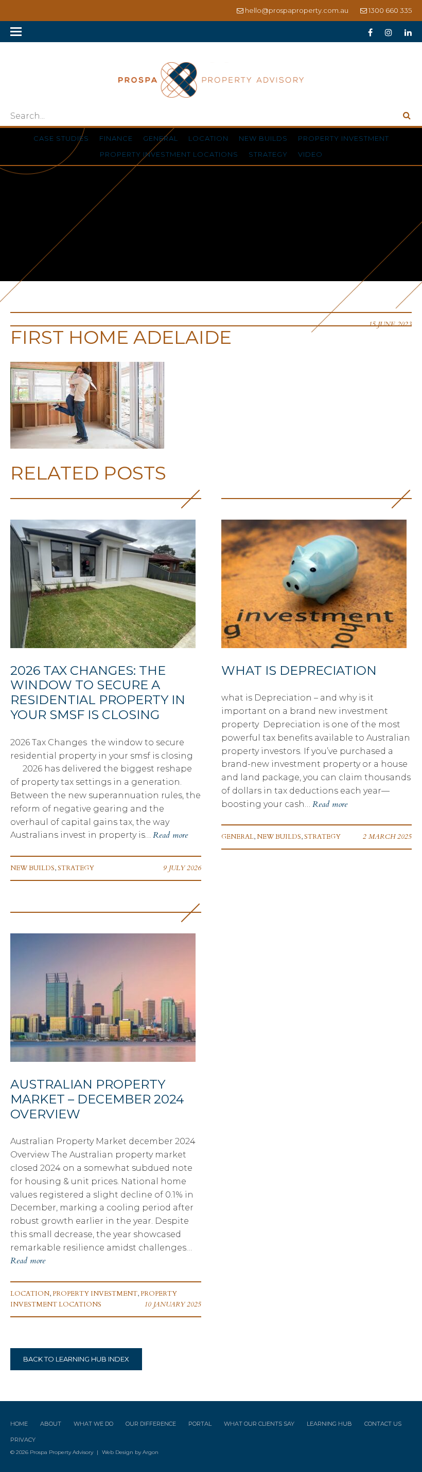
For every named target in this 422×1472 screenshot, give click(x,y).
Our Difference (151, 1423)
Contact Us (382, 1423)
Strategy (268, 154)
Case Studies (61, 138)
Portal (200, 1423)
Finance (116, 138)
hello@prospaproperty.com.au (296, 10)
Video (310, 154)
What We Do (93, 1423)
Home (19, 1423)
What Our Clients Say (259, 1423)
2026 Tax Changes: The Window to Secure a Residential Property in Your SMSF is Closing (97, 692)
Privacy (23, 1439)
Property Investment (343, 138)
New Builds (263, 138)
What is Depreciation (299, 670)
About (50, 1423)
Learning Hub (329, 1423)
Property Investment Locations (169, 154)
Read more (170, 835)
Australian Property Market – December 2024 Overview (97, 1099)
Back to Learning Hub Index (76, 1359)
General (160, 138)
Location (208, 138)
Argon (151, 1452)
